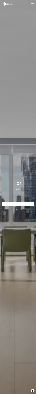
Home (18, 204)
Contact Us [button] (18, 209)
